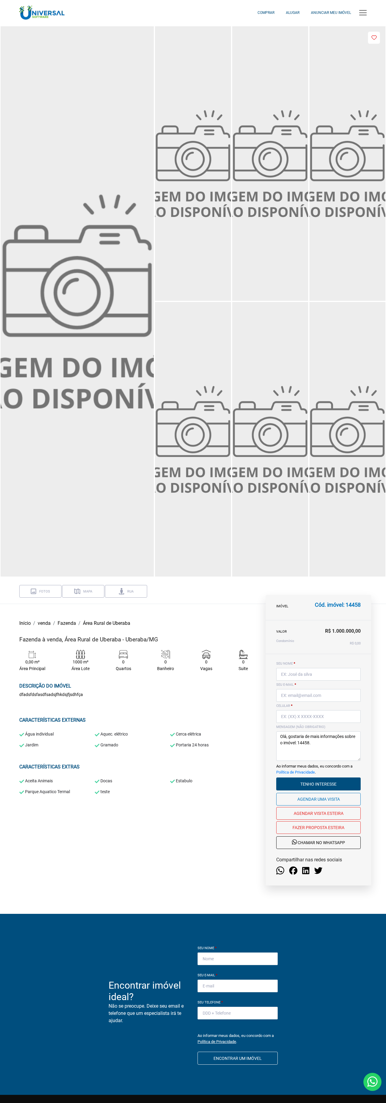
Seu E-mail (207, 975)
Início (25, 623)
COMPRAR (266, 13)
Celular (284, 706)
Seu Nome (207, 948)
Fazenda (67, 623)
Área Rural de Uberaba (106, 623)
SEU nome (285, 664)
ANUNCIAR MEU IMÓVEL (331, 13)
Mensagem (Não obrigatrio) (300, 727)
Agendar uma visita (318, 799)
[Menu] (363, 13)
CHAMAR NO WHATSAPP (321, 843)
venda (44, 623)
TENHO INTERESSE (318, 784)
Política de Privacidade (295, 772)
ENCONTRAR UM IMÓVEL (238, 1058)
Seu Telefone (210, 1002)
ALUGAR (292, 13)
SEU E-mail (286, 685)
